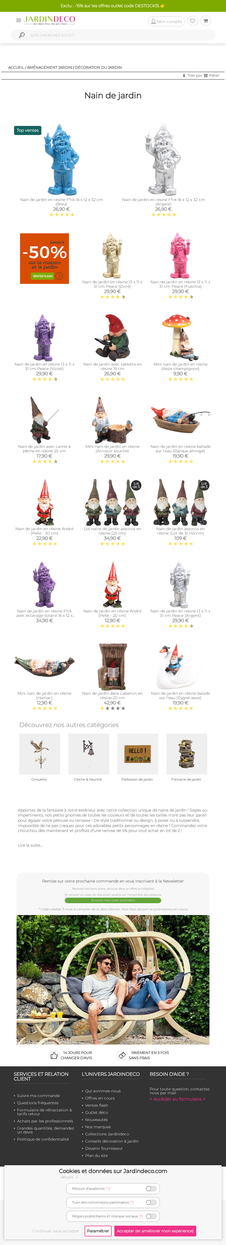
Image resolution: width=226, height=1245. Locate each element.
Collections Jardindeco (107, 1134)
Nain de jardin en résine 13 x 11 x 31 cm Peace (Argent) (180, 613)
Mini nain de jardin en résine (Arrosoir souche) (112, 448)
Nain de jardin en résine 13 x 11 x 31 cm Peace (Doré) (112, 284)
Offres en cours (100, 1098)
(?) (108, 1188)
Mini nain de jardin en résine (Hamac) (44, 695)
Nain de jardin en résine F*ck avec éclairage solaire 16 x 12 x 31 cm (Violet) (44, 615)
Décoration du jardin (98, 67)
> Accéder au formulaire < (177, 1099)
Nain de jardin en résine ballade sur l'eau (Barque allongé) (180, 448)
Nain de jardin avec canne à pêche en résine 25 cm (44, 448)
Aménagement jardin (49, 67)
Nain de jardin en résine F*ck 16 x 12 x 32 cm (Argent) (163, 202)
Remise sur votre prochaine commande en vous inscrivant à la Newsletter (113, 881)
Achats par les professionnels (45, 1121)
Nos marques (98, 1126)
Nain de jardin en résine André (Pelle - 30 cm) (44, 531)
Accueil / (17, 67)
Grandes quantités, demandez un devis (45, 1130)
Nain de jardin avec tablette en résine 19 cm (112, 366)
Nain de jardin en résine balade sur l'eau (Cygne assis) (180, 695)
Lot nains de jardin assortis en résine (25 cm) (112, 531)
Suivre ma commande (38, 1095)
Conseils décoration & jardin (112, 1141)
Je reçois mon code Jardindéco (113, 900)
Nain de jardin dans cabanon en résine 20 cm (112, 695)
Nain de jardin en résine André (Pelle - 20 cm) (112, 613)
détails (67, 1177)
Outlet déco (96, 1112)
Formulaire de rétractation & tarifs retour (44, 1111)
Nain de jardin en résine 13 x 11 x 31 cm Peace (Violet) (44, 366)
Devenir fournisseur (104, 1148)
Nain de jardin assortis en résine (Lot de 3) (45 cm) (180, 531)
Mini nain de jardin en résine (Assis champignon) (181, 366)
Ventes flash (96, 1105)
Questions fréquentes (37, 1102)
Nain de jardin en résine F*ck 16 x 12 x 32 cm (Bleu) (61, 202)
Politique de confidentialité (43, 1139)
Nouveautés (96, 1119)
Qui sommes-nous (103, 1090)
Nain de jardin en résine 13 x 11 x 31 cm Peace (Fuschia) (180, 284)
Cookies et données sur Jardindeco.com (113, 1171)
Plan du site (96, 1155)
